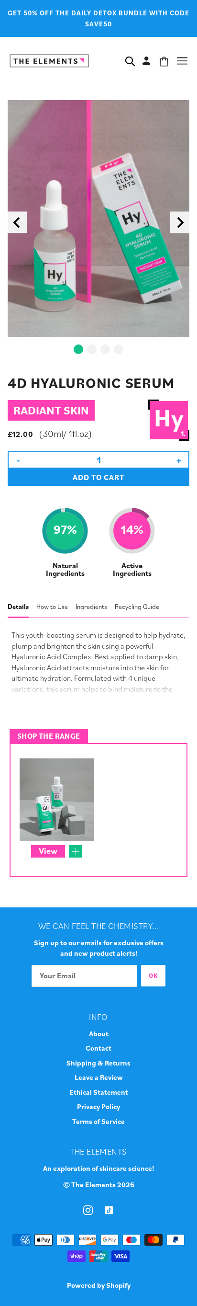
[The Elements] (49, 59)
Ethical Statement (98, 1092)
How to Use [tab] (52, 606)
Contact (98, 1048)
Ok (153, 976)
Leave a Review (99, 1077)
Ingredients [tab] (91, 606)
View (48, 850)
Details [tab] (18, 606)
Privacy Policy (98, 1106)
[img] (87, 1209)
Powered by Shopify (99, 1285)
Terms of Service (98, 1121)
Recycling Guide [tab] (137, 606)
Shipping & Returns (98, 1062)
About (99, 1033)
